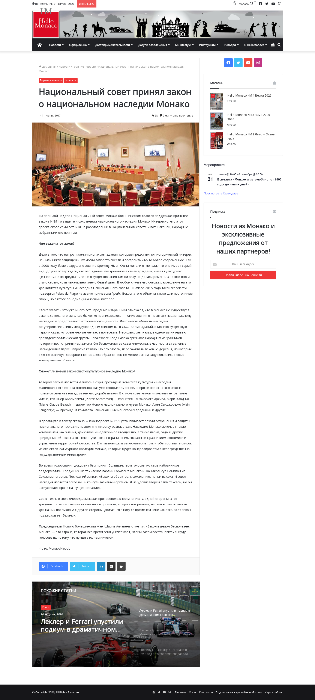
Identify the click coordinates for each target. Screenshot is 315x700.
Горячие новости (84, 66)
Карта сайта (273, 692)
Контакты (206, 692)
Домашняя (48, 66)
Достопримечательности (112, 45)
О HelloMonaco (254, 45)
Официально (78, 45)
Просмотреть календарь (221, 193)
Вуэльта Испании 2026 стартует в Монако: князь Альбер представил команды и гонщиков (81, 625)
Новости (55, 45)
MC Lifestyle (183, 45)
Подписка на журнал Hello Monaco (239, 692)
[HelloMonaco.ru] (157, 23)
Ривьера (230, 45)
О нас (192, 692)
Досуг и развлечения (152, 45)
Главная (180, 692)
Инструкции (207, 45)
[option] (116, 624)
